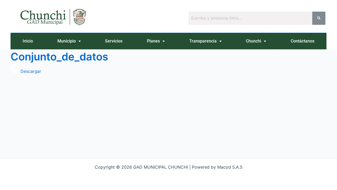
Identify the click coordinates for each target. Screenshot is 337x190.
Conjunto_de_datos (59, 56)
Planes (153, 41)
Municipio (66, 41)
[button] (69, 41)
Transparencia (203, 41)
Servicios (113, 41)
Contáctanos (302, 41)
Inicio (28, 41)
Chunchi (253, 41)
